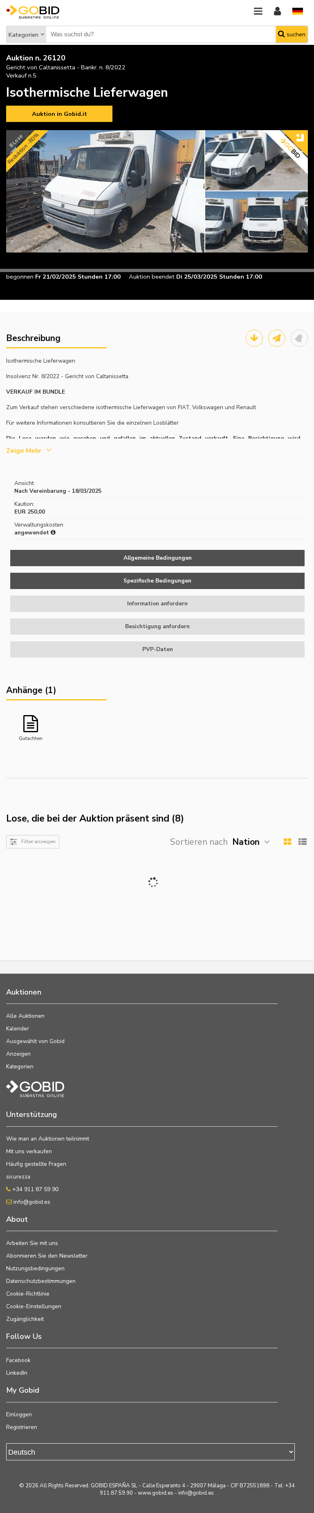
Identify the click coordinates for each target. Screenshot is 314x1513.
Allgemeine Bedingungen (157, 558)
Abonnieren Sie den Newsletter (46, 1256)
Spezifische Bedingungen (157, 581)
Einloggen (19, 1414)
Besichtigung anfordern (157, 626)
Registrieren (21, 1427)
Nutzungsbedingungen (35, 1268)
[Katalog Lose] (254, 338)
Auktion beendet (152, 276)
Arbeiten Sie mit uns (32, 1243)
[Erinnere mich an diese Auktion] (299, 338)
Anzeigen (18, 1054)
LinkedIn (16, 1373)
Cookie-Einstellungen (33, 1306)
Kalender (17, 1028)
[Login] (277, 11)
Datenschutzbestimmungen (41, 1281)
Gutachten (31, 738)
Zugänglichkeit (25, 1319)
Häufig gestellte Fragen (36, 1164)
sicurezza (18, 1177)
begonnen (20, 276)
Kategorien (23, 35)
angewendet (32, 532)
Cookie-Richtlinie (27, 1294)
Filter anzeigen (38, 841)
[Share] (276, 338)
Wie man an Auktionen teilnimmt (47, 1139)
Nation (246, 842)
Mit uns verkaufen (29, 1151)
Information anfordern (157, 603)
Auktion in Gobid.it (59, 114)
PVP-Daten (157, 649)
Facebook (18, 1360)
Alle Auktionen (25, 1016)
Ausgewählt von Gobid (35, 1041)
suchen (295, 34)
